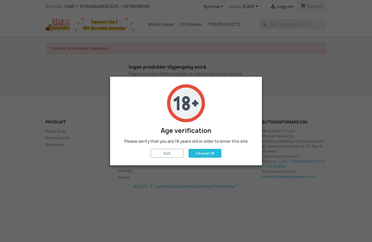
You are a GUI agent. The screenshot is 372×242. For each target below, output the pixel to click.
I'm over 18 (205, 153)
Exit (167, 153)
